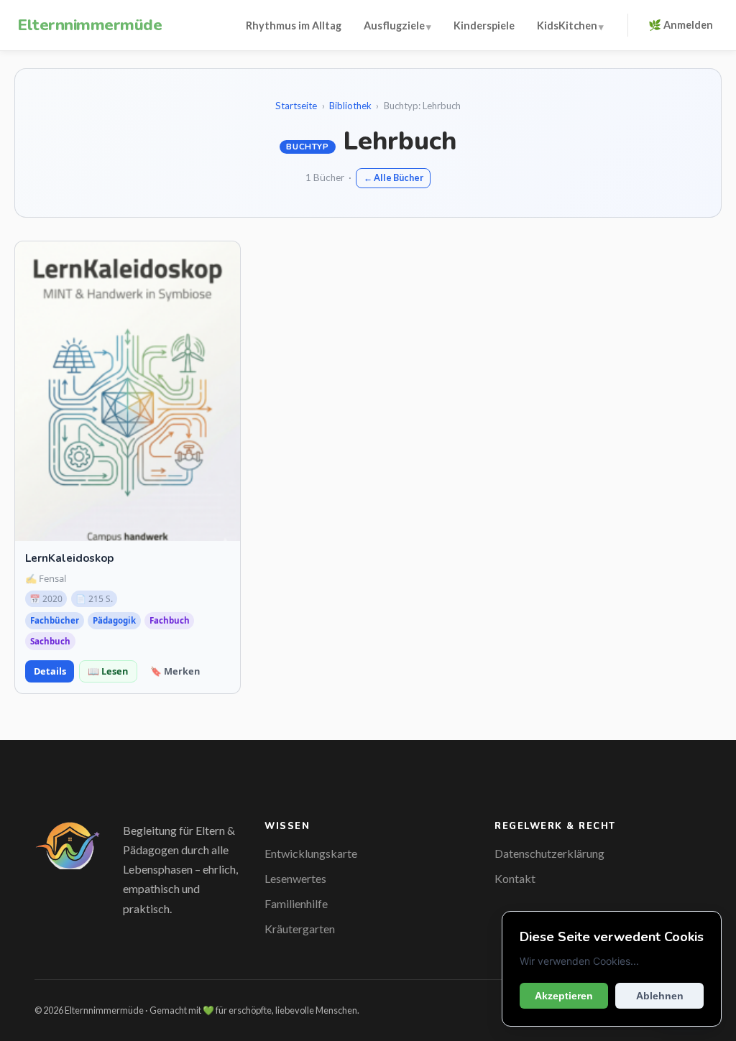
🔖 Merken (175, 671)
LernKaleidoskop (69, 558)
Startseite (296, 105)
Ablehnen (660, 995)
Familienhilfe (296, 903)
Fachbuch (170, 620)
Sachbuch (50, 641)
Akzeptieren (564, 995)
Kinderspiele (484, 25)
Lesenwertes (295, 878)
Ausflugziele (394, 25)
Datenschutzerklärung (549, 853)
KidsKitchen (567, 25)
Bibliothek (350, 105)
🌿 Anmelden (680, 25)
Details (50, 671)
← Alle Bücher (393, 177)
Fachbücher (54, 620)
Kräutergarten (299, 928)
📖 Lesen (108, 671)
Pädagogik (114, 620)
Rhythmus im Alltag (293, 25)
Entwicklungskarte (310, 853)
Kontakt (514, 878)
